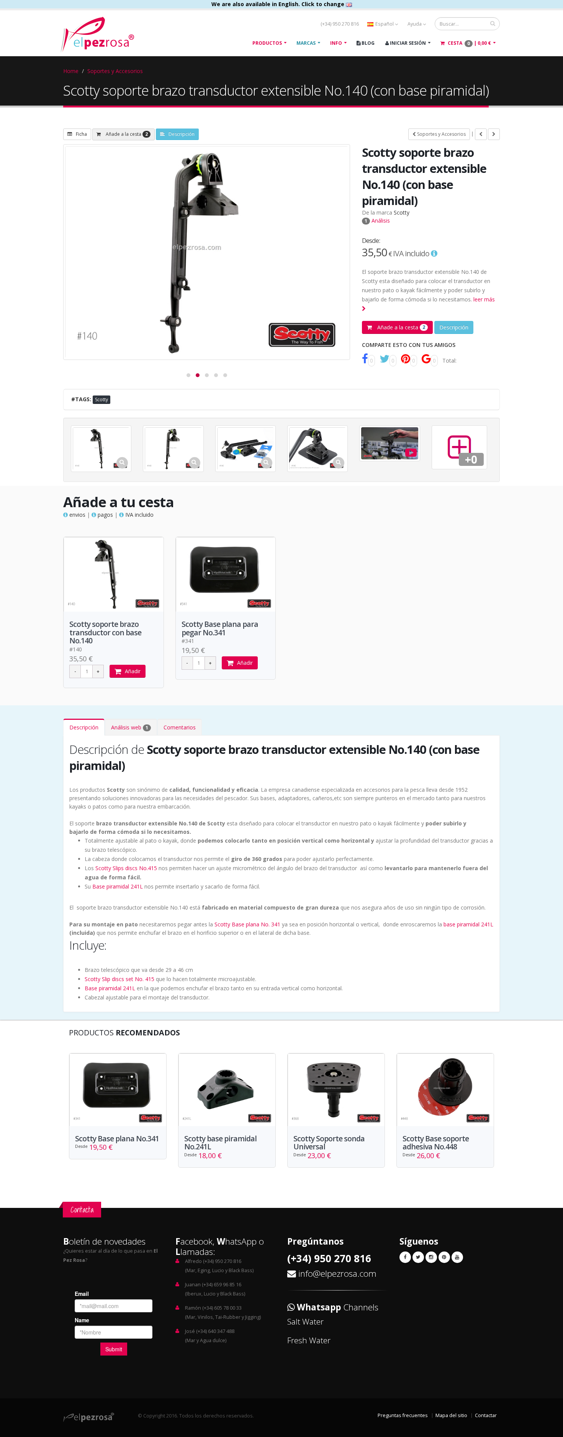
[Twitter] (418, 1257)
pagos (104, 514)
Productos (267, 43)
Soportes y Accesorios (115, 71)
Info (336, 43)
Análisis (377, 220)
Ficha (81, 134)
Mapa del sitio (451, 1415)
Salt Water (305, 1321)
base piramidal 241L (468, 924)
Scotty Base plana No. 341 (247, 924)
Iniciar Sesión (407, 43)
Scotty (401, 212)
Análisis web (129, 727)
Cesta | (469, 43)
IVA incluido (139, 514)
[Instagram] (431, 1257)
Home (71, 71)
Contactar (486, 1415)
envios (76, 514)
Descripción (182, 134)
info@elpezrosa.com (337, 1273)
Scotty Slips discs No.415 (126, 868)
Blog (367, 43)
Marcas (306, 43)
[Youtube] (457, 1257)
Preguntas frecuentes (403, 1415)
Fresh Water (309, 1340)
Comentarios (180, 727)
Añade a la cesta (126, 134)
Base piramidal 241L (117, 886)
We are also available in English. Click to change (278, 4)
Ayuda (415, 24)
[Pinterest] (444, 1257)
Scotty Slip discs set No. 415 (119, 979)
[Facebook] (405, 1257)
